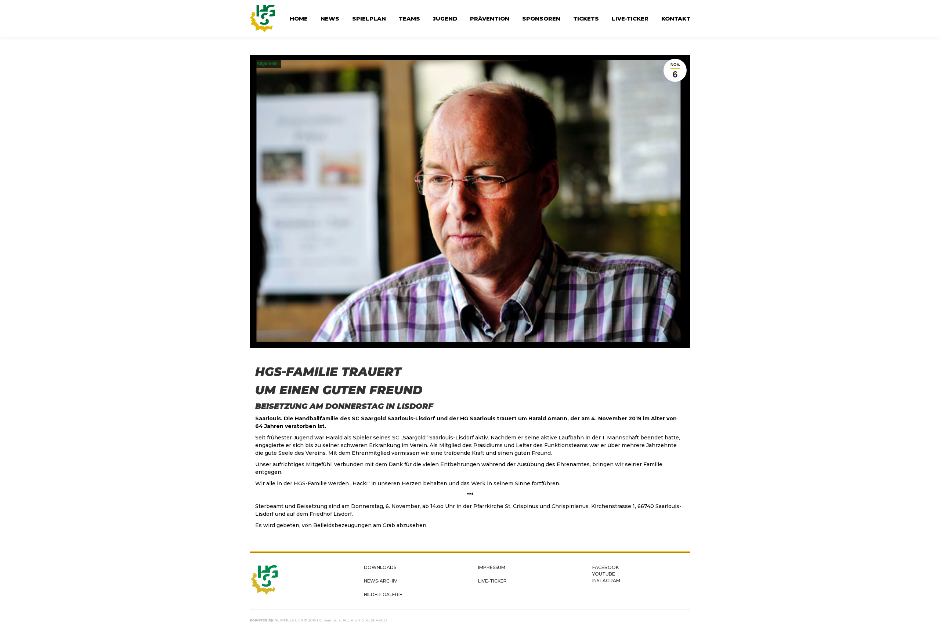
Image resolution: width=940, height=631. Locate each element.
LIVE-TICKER (492, 581)
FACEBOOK (605, 567)
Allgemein (267, 63)
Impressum (491, 567)
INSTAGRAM (606, 580)
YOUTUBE (603, 574)
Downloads (380, 567)
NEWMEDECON (288, 620)
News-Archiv (380, 581)
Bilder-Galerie (383, 594)
